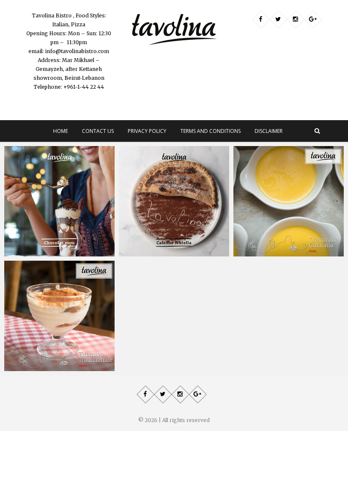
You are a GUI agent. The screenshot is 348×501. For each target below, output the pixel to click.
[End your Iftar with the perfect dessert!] (288, 201)
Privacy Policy (147, 131)
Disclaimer (269, 131)
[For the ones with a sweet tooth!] (59, 201)
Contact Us (98, 131)
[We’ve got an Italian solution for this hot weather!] (59, 316)
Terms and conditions (210, 131)
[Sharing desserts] (174, 201)
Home (60, 131)
